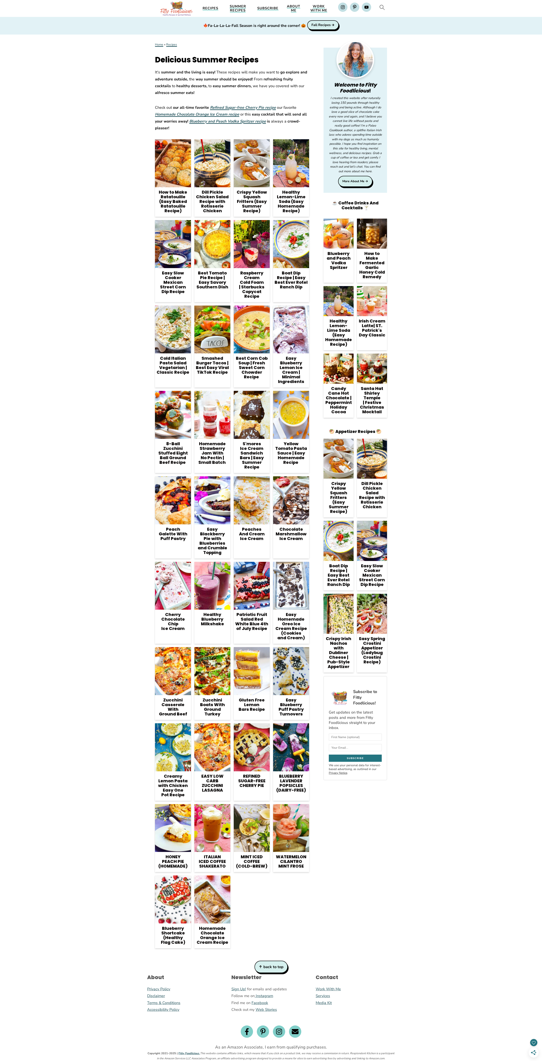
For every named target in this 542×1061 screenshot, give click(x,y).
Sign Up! (238, 989)
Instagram (264, 995)
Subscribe (267, 8)
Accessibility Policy (163, 1009)
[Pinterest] (263, 1031)
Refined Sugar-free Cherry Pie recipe (243, 107)
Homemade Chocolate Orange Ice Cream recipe (197, 114)
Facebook (260, 1002)
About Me (293, 8)
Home (159, 44)
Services (323, 995)
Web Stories (266, 1009)
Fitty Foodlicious (189, 1053)
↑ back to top (271, 966)
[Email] (295, 1031)
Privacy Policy (158, 989)
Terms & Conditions (163, 1002)
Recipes (210, 8)
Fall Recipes (321, 25)
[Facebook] (247, 1031)
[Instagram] (279, 1031)
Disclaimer (156, 995)
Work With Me (318, 8)
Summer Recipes (238, 8)
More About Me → (355, 181)
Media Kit (324, 1002)
